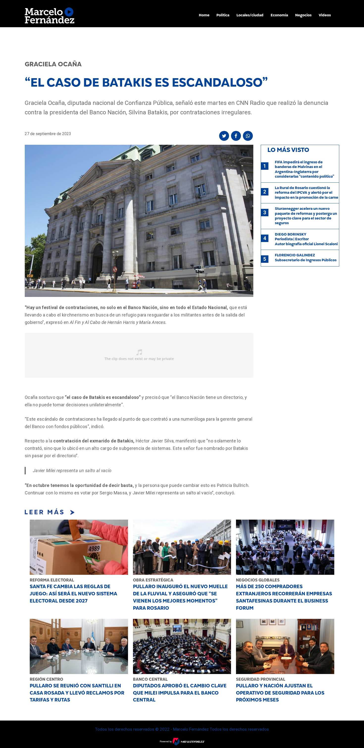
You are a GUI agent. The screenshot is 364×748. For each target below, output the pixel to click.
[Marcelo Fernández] (49, 16)
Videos (325, 15)
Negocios (303, 15)
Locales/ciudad (249, 15)
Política (222, 15)
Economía (279, 15)
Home (204, 15)
